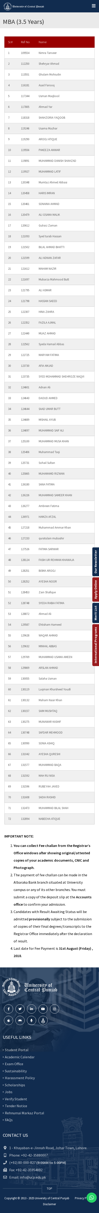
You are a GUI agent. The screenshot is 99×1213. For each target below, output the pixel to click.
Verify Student (16, 1098)
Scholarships (15, 1084)
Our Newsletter (95, 561)
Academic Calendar (20, 1056)
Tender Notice (16, 1106)
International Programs (95, 645)
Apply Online (95, 589)
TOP (49, 1189)
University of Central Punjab (52, 1198)
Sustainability (16, 1070)
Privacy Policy (84, 1198)
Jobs (8, 1092)
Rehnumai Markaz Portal (24, 1112)
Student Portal (17, 1050)
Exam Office (14, 1064)
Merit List (95, 612)
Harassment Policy (20, 1078)
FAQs (9, 1120)
